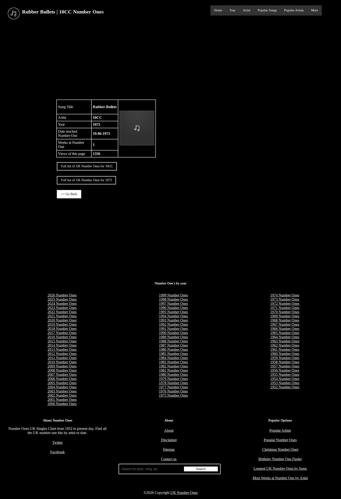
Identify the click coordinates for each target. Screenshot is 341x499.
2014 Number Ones (62, 345)
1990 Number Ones (173, 333)
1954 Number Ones (284, 379)
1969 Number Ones (284, 316)
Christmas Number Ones (280, 449)
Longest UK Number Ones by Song (280, 468)
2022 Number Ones (62, 312)
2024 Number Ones (62, 304)
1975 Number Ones (173, 395)
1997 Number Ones (173, 304)
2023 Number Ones (62, 308)
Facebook (57, 452)
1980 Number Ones (173, 375)
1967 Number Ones (284, 324)
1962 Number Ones (284, 345)
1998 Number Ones (173, 299)
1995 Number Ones (173, 312)
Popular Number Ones (280, 440)
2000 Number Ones (62, 404)
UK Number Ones (184, 493)
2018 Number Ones (62, 329)
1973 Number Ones (284, 299)
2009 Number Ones (62, 366)
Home (218, 10)
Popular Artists (294, 10)
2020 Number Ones (62, 320)
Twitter (57, 442)
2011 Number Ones (62, 358)
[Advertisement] (170, 60)
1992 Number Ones (173, 324)
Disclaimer (169, 440)
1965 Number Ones (284, 333)
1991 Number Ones (173, 329)
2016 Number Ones (62, 337)
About (169, 430)
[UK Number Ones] (13, 13)
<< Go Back (69, 194)
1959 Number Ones (284, 358)
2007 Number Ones (62, 375)
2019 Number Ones (62, 324)
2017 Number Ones (62, 333)
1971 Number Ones (284, 308)
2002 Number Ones (62, 395)
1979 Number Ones (173, 379)
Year (232, 10)
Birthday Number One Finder (280, 459)
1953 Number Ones (284, 383)
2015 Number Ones (62, 341)
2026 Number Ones (62, 295)
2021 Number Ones (62, 316)
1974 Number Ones (284, 295)
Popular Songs (267, 10)
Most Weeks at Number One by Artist (280, 478)
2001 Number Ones (62, 400)
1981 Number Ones (173, 370)
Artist (246, 10)
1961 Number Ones (284, 349)
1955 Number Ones (284, 375)
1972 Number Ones (284, 304)
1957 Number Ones (284, 366)
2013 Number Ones (62, 349)
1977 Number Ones (173, 387)
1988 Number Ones (173, 341)
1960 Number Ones (284, 354)
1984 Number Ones (173, 358)
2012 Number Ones (62, 354)
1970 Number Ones (284, 312)
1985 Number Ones (173, 354)
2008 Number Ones (62, 370)
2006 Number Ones (62, 379)
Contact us (169, 459)
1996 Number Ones (173, 308)
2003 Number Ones (62, 391)
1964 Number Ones (284, 337)
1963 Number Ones (284, 341)
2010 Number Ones (62, 362)
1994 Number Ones (173, 316)
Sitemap (169, 449)
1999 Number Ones (173, 295)
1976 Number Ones (173, 391)
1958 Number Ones (284, 362)
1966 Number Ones (284, 329)
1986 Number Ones (173, 349)
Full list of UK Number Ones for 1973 (86, 180)
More (314, 10)
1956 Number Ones (284, 370)
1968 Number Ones (284, 320)
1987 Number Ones (173, 345)
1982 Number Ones (173, 366)
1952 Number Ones (284, 387)
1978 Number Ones (173, 383)
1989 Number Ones (173, 337)
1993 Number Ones (173, 320)
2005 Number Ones (62, 383)
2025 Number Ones (62, 299)
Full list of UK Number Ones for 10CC (87, 166)
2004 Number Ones (62, 387)
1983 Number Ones (173, 362)
